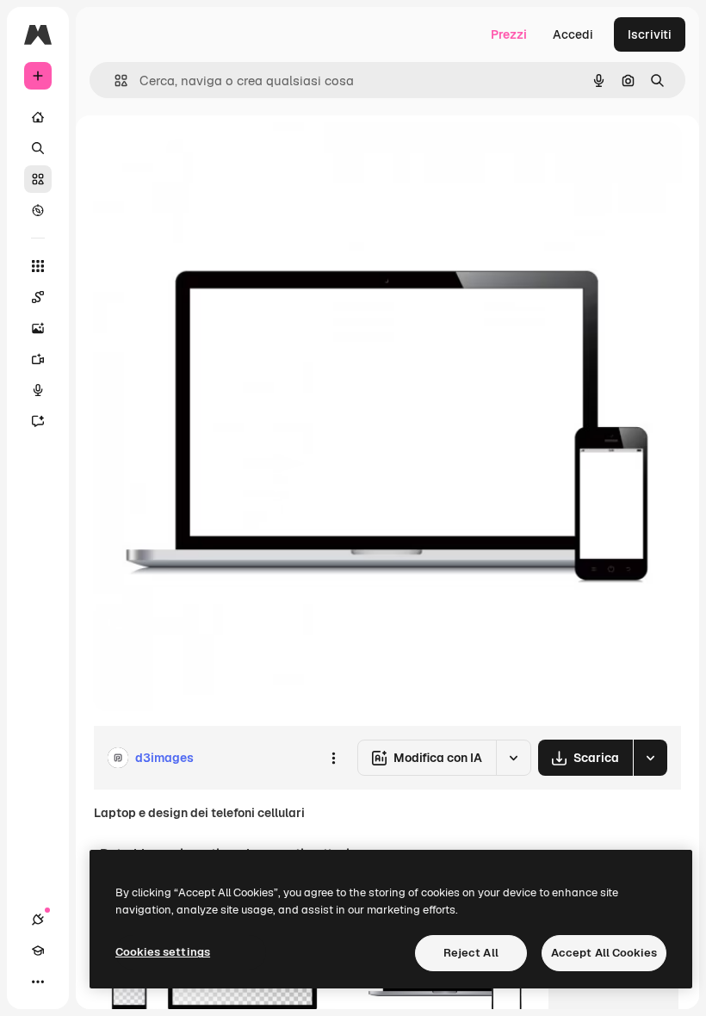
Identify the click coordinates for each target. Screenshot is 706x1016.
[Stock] (38, 179)
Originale (206, 154)
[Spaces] (38, 297)
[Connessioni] (38, 919)
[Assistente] (38, 421)
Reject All (471, 952)
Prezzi (509, 34)
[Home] (38, 117)
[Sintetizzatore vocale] (38, 390)
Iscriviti (650, 34)
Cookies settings (162, 952)
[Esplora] (38, 210)
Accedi (573, 34)
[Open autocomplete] (114, 80)
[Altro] (38, 981)
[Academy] (38, 950)
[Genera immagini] (38, 328)
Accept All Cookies (604, 952)
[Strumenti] (38, 266)
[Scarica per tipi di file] (650, 758)
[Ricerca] (38, 148)
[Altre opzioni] (333, 757)
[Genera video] (38, 359)
